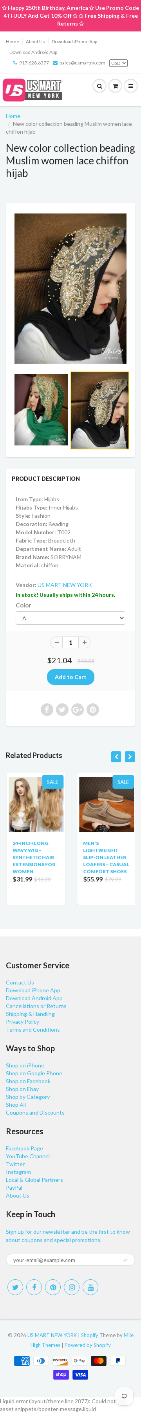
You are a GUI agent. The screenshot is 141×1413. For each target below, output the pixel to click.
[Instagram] (72, 1287)
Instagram (18, 1171)
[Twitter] (15, 1287)
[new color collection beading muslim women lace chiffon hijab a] (70, 288)
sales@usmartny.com (82, 63)
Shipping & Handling (30, 1013)
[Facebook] (34, 1287)
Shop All (16, 1104)
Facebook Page (24, 1148)
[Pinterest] (53, 1287)
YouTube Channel (28, 1156)
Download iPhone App (74, 41)
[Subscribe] (125, 1260)
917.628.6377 (34, 63)
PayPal (14, 1187)
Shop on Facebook (28, 1081)
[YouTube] (90, 1287)
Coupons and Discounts (35, 1112)
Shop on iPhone (25, 1065)
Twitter (15, 1164)
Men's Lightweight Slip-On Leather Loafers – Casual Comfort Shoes (105, 857)
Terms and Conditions (33, 1029)
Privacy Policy (22, 1021)
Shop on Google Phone (34, 1073)
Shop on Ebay (22, 1089)
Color (23, 605)
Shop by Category (28, 1096)
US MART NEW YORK (65, 584)
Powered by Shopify (88, 1345)
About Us (35, 41)
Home (12, 41)
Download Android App (33, 52)
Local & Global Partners (34, 1179)
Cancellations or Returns (36, 1006)
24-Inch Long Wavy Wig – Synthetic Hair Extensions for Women (33, 857)
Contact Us (20, 982)
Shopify (89, 1335)
